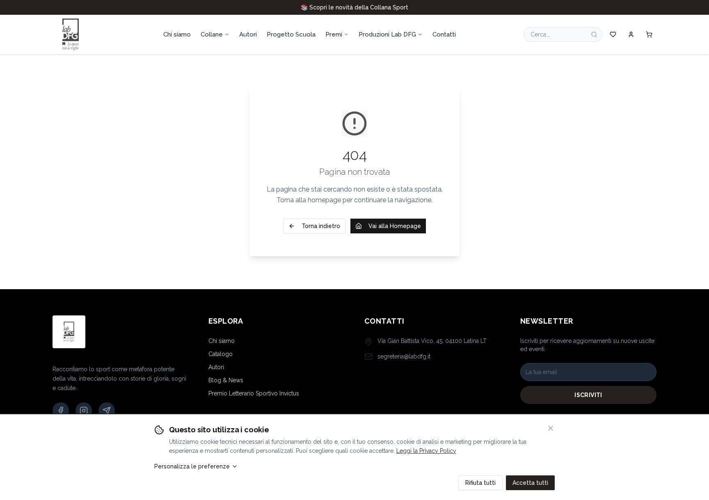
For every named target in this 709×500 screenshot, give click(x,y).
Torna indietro (321, 226)
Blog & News (225, 380)
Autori (216, 367)
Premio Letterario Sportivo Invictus (253, 393)
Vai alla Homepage (394, 226)
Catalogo (220, 354)
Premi (333, 34)
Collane (212, 34)
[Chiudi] (551, 428)
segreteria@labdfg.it (403, 356)
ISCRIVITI (588, 395)
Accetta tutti (530, 482)
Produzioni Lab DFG (387, 34)
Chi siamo (221, 341)
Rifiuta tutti (480, 482)
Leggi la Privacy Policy (426, 450)
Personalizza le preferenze (192, 466)
